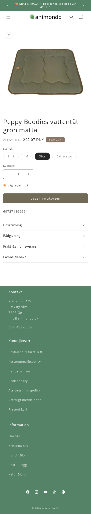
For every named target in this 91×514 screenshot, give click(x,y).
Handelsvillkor (19, 371)
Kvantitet (9, 166)
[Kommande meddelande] (83, 5)
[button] (8, 16)
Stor (42, 156)
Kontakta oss (18, 446)
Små (13, 157)
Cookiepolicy (18, 381)
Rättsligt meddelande (24, 400)
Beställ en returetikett (25, 352)
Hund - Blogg (18, 455)
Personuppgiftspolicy (24, 362)
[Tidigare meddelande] (7, 5)
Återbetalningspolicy (24, 390)
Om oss (14, 436)
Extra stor (67, 157)
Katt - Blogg (17, 474)
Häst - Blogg (17, 465)
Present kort (17, 409)
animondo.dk (50, 508)
